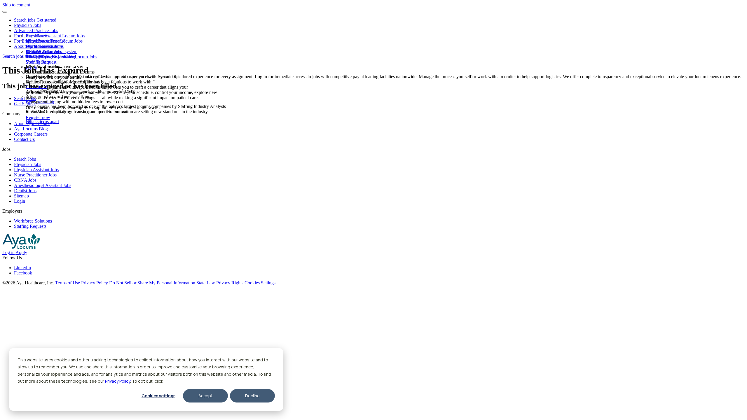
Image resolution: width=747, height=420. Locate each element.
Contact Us (24, 139)
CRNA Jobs (25, 180)
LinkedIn (22, 267)
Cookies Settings (260, 282)
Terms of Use (67, 282)
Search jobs (24, 20)
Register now (38, 117)
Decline (252, 395)
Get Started (24, 103)
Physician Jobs (27, 25)
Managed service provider (50, 56)
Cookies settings (158, 395)
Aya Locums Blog (31, 128)
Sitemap (21, 195)
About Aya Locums (44, 51)
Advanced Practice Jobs (36, 30)
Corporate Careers (31, 134)
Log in (8, 252)
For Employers (27, 40)
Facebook (23, 272)
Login (19, 201)
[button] (4, 12)
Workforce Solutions (45, 46)
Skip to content (16, 4)
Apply (21, 252)
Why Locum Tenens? (45, 40)
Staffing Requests (30, 226)
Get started (46, 20)
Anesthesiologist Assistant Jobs (42, 185)
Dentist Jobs (25, 190)
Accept (205, 395)
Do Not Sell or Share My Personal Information (152, 282)
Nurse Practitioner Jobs (35, 174)
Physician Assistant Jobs (36, 169)
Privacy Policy (117, 381)
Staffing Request (41, 62)
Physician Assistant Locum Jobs (55, 35)
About (20, 46)
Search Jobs (25, 98)
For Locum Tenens (31, 35)
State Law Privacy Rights (219, 282)
